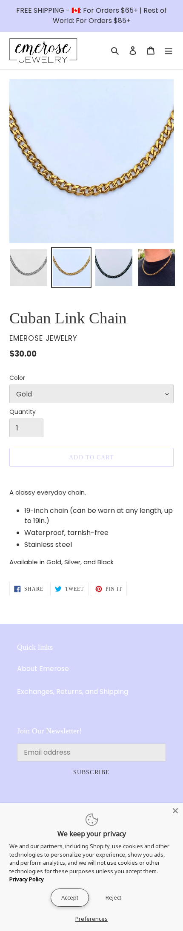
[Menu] (168, 50)
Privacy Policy (26, 879)
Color (17, 378)
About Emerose (43, 668)
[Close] (175, 810)
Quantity (22, 411)
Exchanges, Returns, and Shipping (72, 691)
